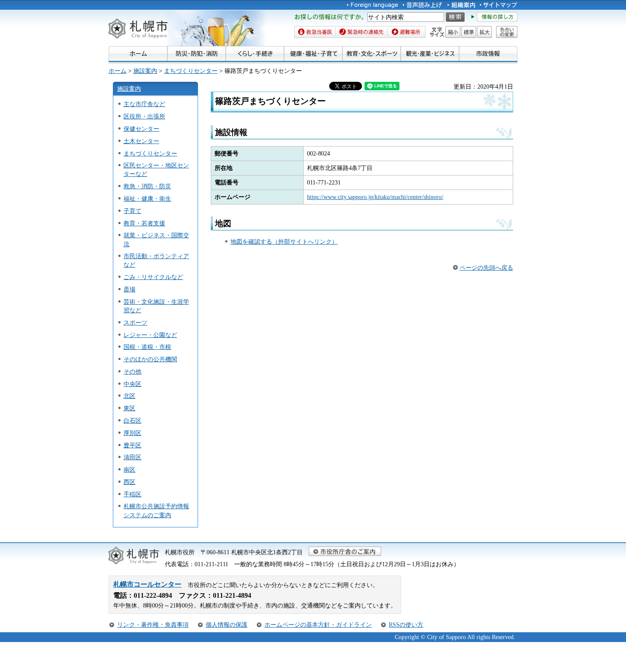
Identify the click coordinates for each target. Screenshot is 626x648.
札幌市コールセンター (147, 584)
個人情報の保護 (226, 624)
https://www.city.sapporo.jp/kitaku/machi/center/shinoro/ (375, 196)
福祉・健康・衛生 (147, 198)
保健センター (141, 128)
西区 (129, 481)
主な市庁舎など (144, 104)
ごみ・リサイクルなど (153, 277)
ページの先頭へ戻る (486, 267)
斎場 (129, 289)
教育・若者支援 (144, 223)
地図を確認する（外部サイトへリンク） (284, 241)
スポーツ (135, 322)
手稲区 (132, 494)
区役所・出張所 (144, 116)
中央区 (132, 383)
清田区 (132, 457)
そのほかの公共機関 (150, 359)
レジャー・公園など (150, 334)
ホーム (117, 70)
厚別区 (132, 432)
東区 (129, 408)
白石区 (132, 420)
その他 (132, 371)
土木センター (141, 141)
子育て (132, 210)
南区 (129, 469)
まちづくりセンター (191, 70)
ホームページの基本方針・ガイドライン (318, 624)
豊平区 (132, 445)
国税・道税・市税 (147, 346)
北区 (129, 395)
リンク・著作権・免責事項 (153, 624)
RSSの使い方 (406, 624)
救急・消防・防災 (147, 186)
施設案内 (145, 70)
